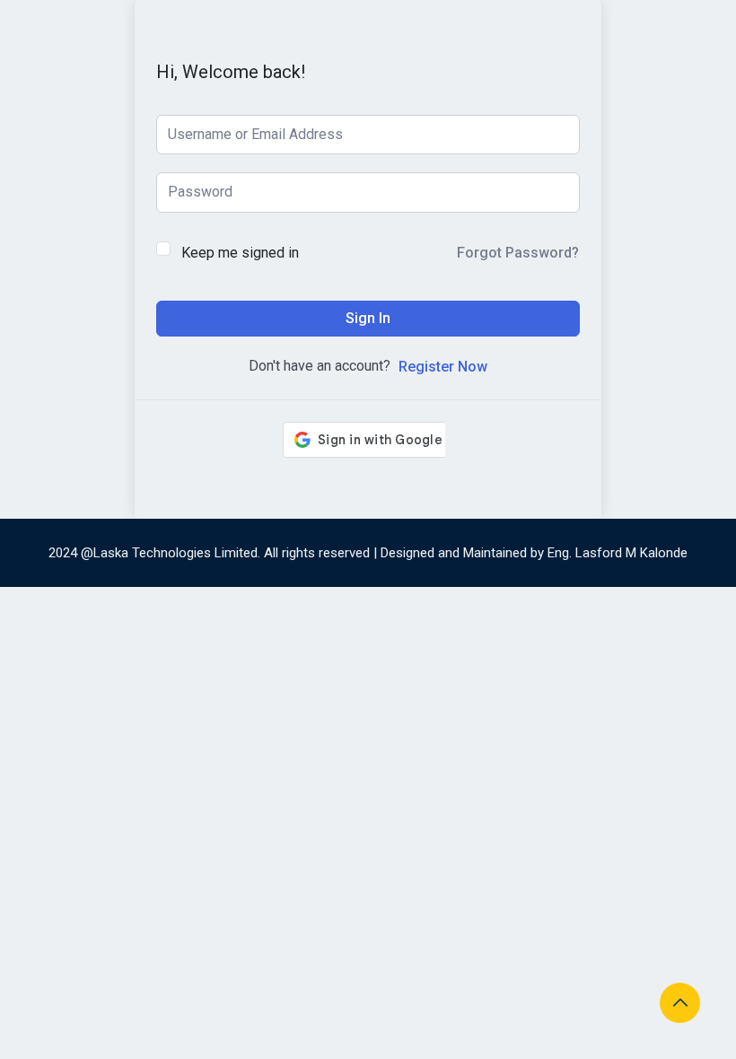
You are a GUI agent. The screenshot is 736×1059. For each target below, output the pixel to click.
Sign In (368, 318)
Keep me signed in (240, 252)
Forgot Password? (518, 252)
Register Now (443, 366)
